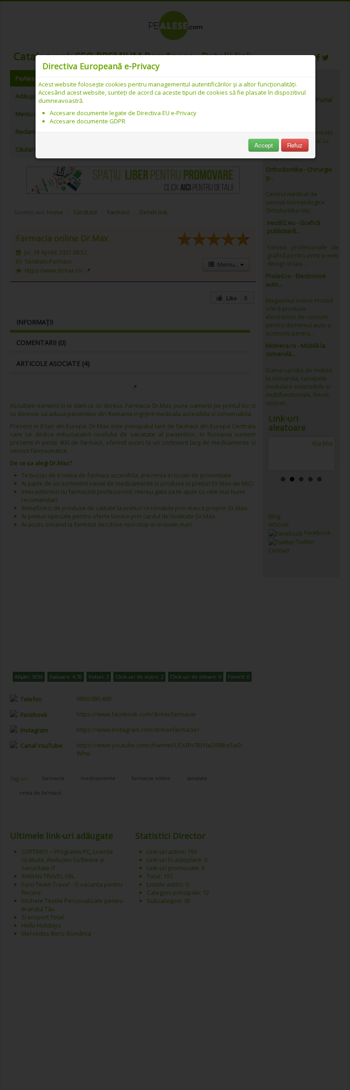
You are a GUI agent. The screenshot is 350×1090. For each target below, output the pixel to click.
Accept (263, 145)
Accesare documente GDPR (87, 121)
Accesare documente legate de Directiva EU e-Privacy (123, 113)
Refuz (295, 145)
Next (320, 453)
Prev (282, 453)
